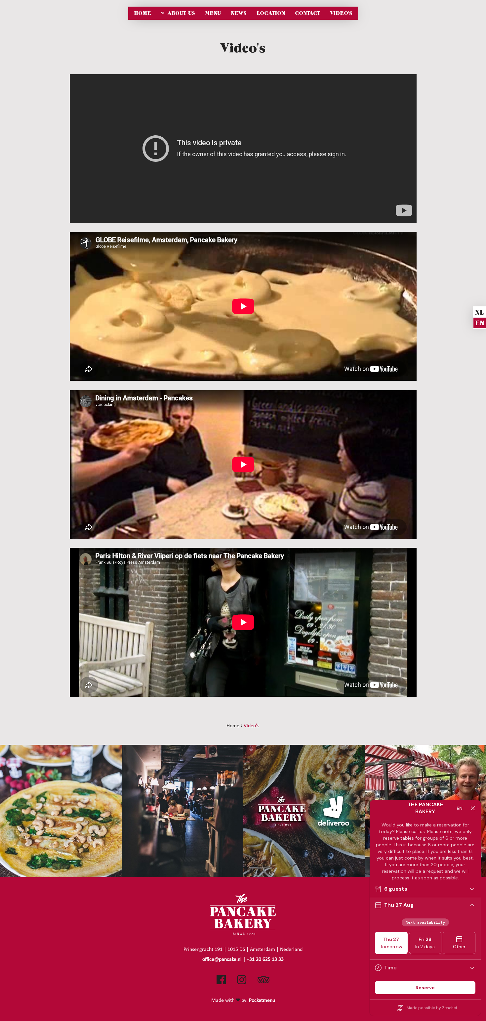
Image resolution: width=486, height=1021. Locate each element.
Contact (307, 13)
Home (142, 13)
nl (479, 312)
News (239, 13)
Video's (341, 13)
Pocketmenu (262, 1000)
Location (271, 13)
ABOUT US (181, 13)
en (479, 323)
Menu (213, 13)
